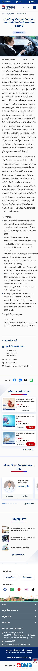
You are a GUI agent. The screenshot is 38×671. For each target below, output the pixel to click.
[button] (19, 8)
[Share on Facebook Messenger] (20, 380)
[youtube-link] (19, 589)
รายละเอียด (25, 410)
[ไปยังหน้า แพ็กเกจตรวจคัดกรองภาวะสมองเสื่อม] (9, 421)
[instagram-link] (26, 589)
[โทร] (19, 8)
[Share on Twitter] (25, 380)
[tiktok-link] (33, 589)
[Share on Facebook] (14, 380)
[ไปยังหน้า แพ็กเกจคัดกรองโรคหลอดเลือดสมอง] (9, 438)
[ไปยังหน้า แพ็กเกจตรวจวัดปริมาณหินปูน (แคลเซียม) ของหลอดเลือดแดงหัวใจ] (9, 404)
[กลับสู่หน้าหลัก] (8, 7)
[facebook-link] (5, 589)
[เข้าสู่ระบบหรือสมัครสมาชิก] (28, 8)
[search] (24, 8)
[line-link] (12, 589)
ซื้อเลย (31, 427)
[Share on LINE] (31, 380)
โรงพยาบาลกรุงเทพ (7, 564)
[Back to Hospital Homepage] (3, 14)
